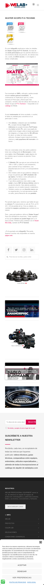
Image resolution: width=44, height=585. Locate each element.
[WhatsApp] (2, 582)
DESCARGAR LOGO (15, 507)
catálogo (8, 106)
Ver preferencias (22, 578)
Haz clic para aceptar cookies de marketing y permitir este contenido (22, 309)
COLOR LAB (9, 528)
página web (8, 235)
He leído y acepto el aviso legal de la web (21, 428)
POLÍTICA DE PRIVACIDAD (17, 582)
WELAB (7, 519)
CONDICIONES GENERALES (15, 537)
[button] (40, 542)
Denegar (22, 571)
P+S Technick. (21, 104)
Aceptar (22, 565)
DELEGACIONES (11, 532)
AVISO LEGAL (31, 582)
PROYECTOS (9, 523)
